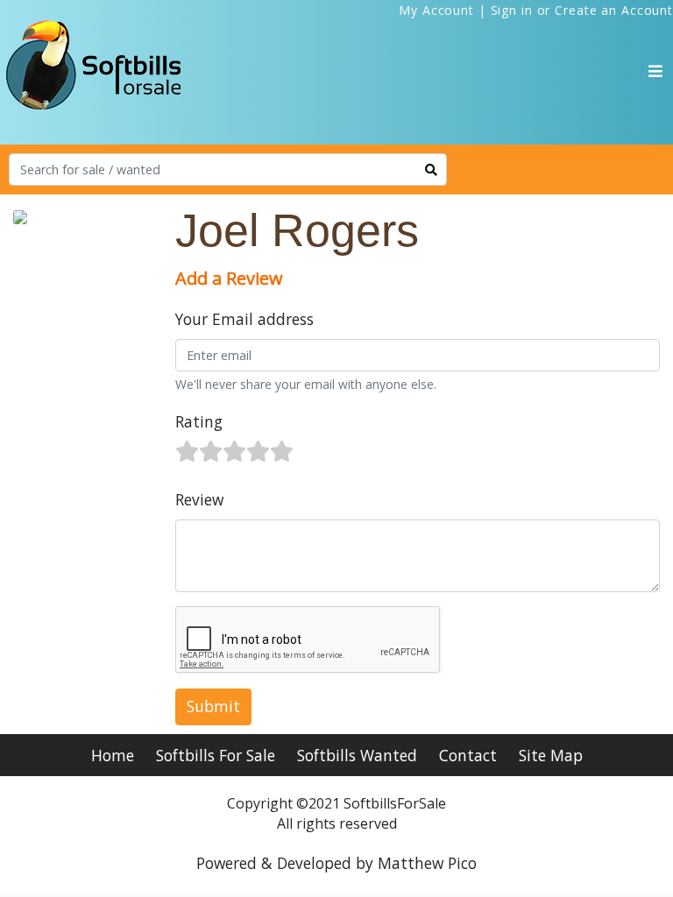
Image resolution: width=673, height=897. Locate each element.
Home (112, 755)
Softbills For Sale (215, 755)
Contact (468, 755)
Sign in (512, 10)
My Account (436, 10)
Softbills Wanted (357, 755)
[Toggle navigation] (655, 71)
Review (199, 499)
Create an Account (614, 10)
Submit (213, 706)
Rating (199, 421)
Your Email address (244, 318)
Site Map (551, 755)
